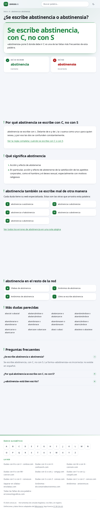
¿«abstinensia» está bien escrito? (21, 381)
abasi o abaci (57, 329)
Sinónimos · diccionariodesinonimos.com (47, 485)
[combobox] (65, 4)
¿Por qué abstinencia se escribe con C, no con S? (29, 373)
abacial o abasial (12, 313)
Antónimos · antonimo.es (77, 483)
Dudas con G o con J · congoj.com (49, 471)
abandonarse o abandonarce (11, 323)
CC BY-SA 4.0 (58, 506)
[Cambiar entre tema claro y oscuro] (93, 4)
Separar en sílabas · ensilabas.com (12, 485)
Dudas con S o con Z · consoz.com (49, 479)
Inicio (6, 11)
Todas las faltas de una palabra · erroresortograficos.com (18, 492)
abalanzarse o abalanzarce (57, 315)
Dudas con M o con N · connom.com (76, 465)
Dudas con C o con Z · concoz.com (81, 479)
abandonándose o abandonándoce (82, 315)
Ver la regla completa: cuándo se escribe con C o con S (35, 140)
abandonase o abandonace (34, 323)
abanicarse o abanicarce (10, 331)
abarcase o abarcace (37, 329)
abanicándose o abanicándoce (81, 323)
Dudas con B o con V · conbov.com (18, 464)
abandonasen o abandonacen (58, 323)
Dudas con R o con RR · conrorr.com (14, 473)
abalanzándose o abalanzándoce (35, 315)
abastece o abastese (83, 329)
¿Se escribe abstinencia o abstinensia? (24, 356)
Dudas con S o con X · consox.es (17, 479)
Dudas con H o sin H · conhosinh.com (44, 465)
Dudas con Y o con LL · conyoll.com (76, 473)
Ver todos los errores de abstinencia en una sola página (32, 229)
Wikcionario (39, 506)
